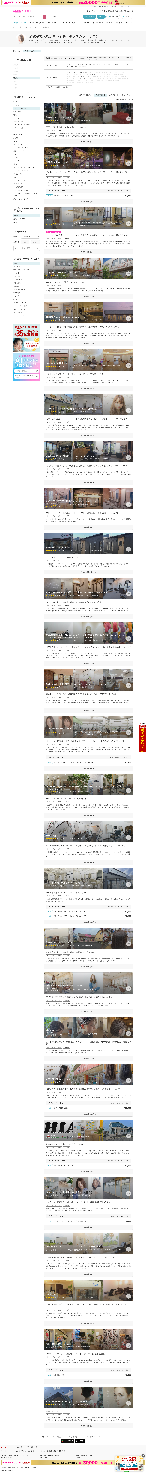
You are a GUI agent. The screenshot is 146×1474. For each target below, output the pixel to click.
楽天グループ (115, 6)
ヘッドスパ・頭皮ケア (20, 147)
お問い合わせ (75, 1437)
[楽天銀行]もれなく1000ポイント (101, 6)
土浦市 (80, 72)
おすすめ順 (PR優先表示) (83, 95)
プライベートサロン (19, 289)
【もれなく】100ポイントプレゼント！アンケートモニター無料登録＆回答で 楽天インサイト (40, 1451)
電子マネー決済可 (19, 309)
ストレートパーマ (19, 141)
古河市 (86, 72)
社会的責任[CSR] (24, 1467)
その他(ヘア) (17, 174)
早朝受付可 (17, 266)
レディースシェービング (21, 170)
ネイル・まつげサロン (37, 23)
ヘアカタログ (85, 23)
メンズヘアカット (19, 177)
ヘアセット (17, 157)
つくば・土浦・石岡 (77, 64)
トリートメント (18, 144)
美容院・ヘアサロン (20, 23)
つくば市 (99, 74)
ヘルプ (100, 11)
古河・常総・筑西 (72, 66)
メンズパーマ (17, 184)
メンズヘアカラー (19, 180)
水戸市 (69, 72)
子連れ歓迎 (17, 283)
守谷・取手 (88, 64)
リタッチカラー (18, 121)
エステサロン (52, 23)
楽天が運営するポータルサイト (85, 1455)
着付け (15, 164)
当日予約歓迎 (17, 279)
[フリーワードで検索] (44, 17)
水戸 (68, 64)
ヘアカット (17, 105)
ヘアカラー (17, 118)
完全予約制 (17, 276)
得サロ (15, 222)
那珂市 (83, 76)
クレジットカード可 (19, 302)
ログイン (101, 17)
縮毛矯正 (16, 138)
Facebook (97, 1437)
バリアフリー (17, 312)
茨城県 (25, 27)
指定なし (16, 102)
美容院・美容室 (17, 27)
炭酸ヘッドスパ (18, 151)
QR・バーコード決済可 (21, 306)
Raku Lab (129, 23)
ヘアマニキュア (18, 128)
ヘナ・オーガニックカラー (22, 124)
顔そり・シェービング (20, 199)
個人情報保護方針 (13, 1467)
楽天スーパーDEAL (19, 219)
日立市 (75, 72)
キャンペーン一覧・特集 (114, 23)
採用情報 (33, 1467)
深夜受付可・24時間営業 (21, 270)
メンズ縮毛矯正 (18, 187)
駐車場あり (17, 293)
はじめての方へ (92, 11)
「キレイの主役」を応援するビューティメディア (15, 1455)
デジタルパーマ (18, 134)
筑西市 (89, 76)
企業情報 (3, 1467)
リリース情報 (89, 1437)
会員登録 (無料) (89, 17)
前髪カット (17, 115)
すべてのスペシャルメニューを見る (118, 190)
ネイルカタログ (98, 23)
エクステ (16, 154)
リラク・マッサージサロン (68, 23)
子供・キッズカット (34, 27)
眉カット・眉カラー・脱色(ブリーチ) (25, 167)
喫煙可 (15, 299)
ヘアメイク (17, 161)
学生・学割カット (19, 111)
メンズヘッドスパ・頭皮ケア (22, 190)
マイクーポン (114, 17)
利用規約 (58, 1437)
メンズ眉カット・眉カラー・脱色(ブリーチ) (25, 194)
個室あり (16, 286)
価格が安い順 (114, 95)
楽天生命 (123, 6)
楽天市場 (130, 6)
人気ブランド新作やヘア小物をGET (50, 1455)
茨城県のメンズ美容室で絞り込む (58, 87)
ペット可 (16, 296)
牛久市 (93, 74)
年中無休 (16, 273)
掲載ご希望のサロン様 (126, 11)
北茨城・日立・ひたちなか (120, 64)
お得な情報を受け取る (111, 11)
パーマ (15, 131)
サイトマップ (66, 1437)
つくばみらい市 (83, 78)
